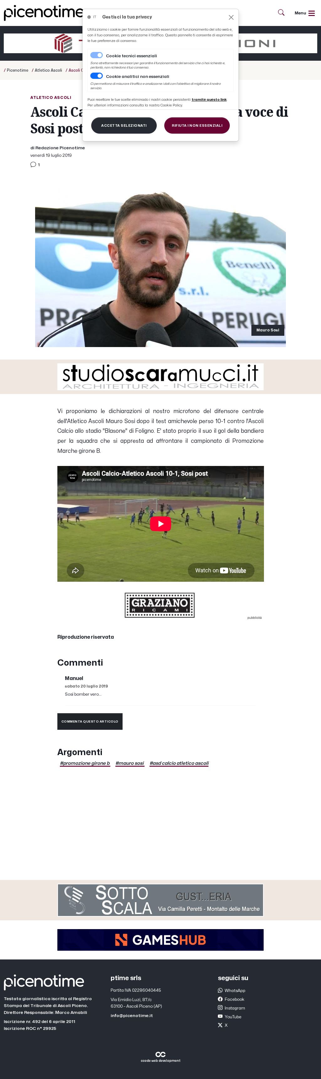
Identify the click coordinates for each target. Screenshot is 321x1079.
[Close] (231, 17)
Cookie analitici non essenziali (137, 77)
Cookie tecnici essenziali (131, 56)
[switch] (96, 76)
